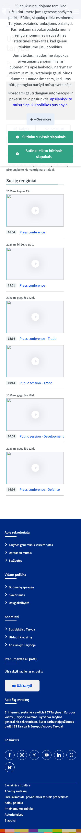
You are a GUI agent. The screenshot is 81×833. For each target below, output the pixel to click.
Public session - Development (42, 436)
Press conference (32, 232)
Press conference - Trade (38, 338)
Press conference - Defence (40, 489)
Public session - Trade (36, 383)
